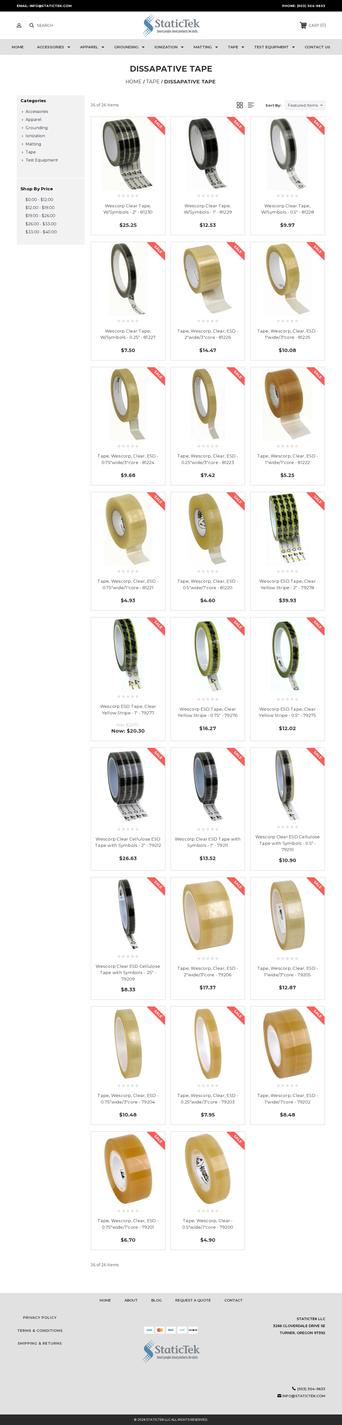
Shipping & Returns (40, 1343)
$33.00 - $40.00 (41, 232)
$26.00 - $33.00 (41, 224)
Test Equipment (271, 47)
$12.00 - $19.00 (40, 207)
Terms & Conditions (40, 1330)
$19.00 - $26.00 (40, 215)
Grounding (126, 47)
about (131, 1300)
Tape (233, 47)
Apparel (89, 47)
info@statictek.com (303, 1396)
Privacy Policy (40, 1317)
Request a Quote (193, 1300)
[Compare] (133, 185)
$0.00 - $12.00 (39, 199)
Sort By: (273, 105)
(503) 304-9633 (311, 6)
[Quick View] (122, 185)
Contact (233, 1300)
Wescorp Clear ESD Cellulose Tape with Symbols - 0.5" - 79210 (287, 843)
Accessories (50, 47)
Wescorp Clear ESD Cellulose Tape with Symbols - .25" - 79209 (128, 973)
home (105, 1300)
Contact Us (317, 47)
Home (18, 47)
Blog (156, 1300)
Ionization (166, 47)
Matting (203, 47)
